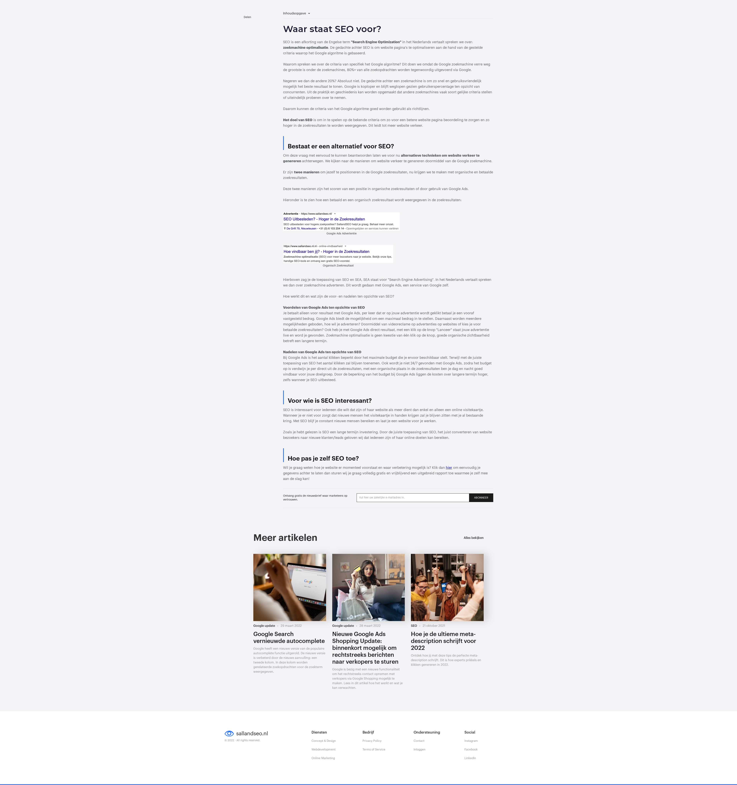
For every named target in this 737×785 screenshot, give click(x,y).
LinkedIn (470, 758)
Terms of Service (374, 749)
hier (449, 467)
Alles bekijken (474, 537)
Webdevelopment (323, 749)
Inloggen (420, 749)
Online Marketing (323, 758)
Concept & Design (323, 741)
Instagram (471, 741)
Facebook (471, 749)
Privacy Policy (372, 741)
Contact (419, 741)
